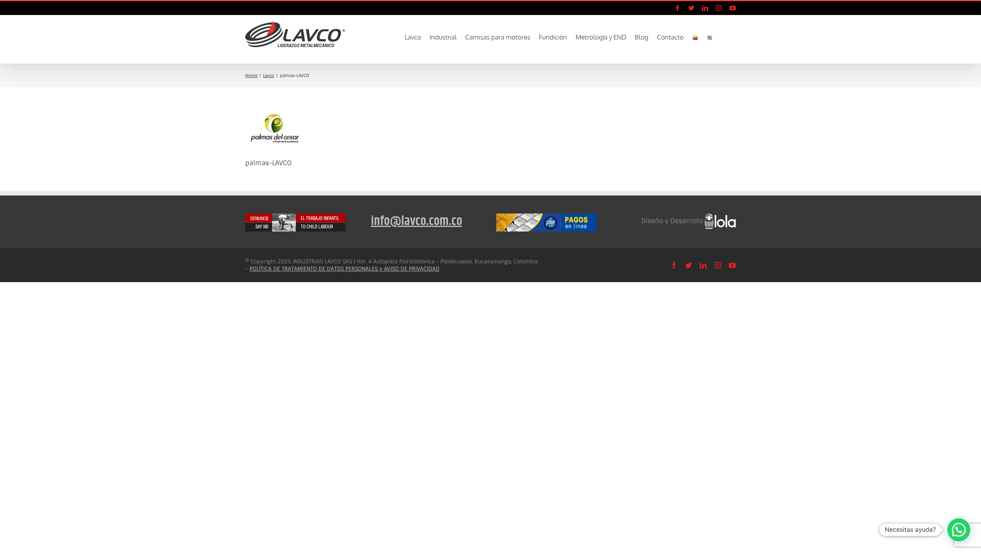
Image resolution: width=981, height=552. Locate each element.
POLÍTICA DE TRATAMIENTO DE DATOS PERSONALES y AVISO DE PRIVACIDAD (344, 268)
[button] (724, 36)
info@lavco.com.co (416, 221)
